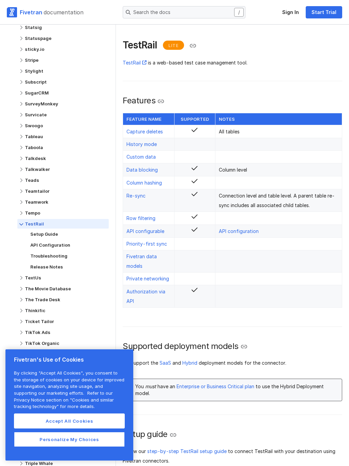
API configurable (145, 231)
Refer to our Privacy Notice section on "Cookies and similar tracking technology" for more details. (64, 399)
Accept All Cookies (69, 421)
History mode (141, 144)
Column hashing (144, 183)
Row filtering (140, 218)
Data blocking (142, 170)
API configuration (239, 231)
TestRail (132, 62)
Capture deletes (144, 131)
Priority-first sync (146, 244)
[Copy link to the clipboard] (192, 46)
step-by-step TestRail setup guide (187, 451)
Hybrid (189, 363)
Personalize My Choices (69, 439)
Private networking (147, 278)
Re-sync (136, 196)
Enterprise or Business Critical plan (215, 386)
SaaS (165, 363)
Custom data (141, 157)
